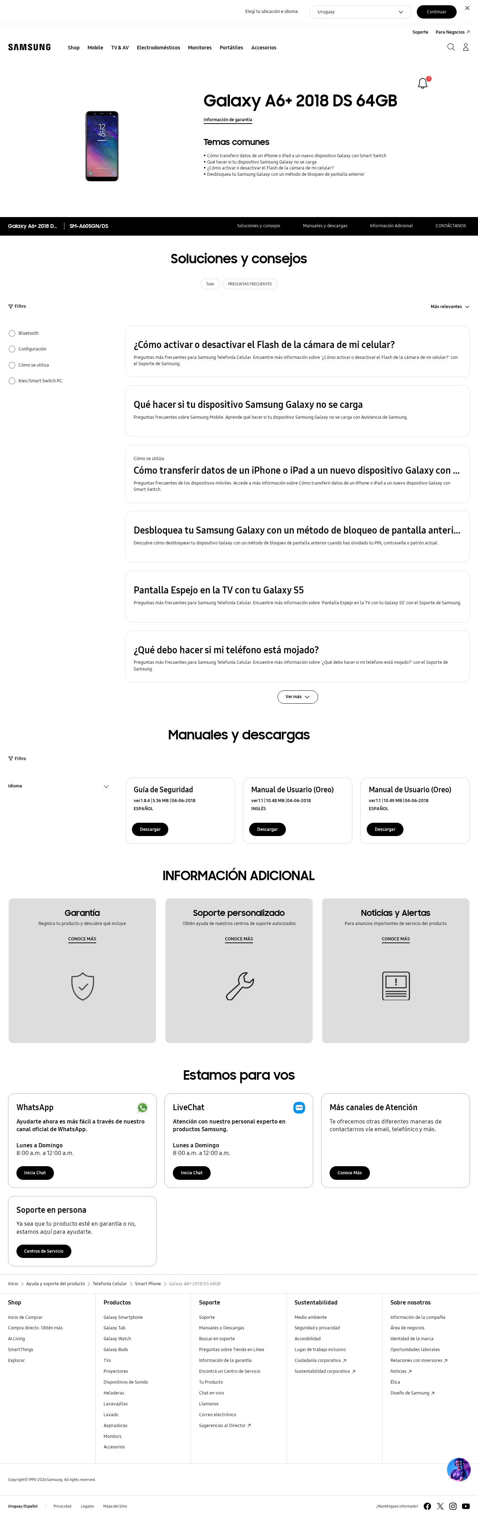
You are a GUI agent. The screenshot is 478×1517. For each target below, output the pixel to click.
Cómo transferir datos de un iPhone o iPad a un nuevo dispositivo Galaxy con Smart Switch (296, 156)
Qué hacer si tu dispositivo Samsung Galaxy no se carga (261, 162)
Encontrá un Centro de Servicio (229, 1371)
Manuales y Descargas (221, 1328)
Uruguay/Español (22, 1506)
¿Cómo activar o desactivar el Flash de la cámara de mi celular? (270, 168)
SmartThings (20, 1349)
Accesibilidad (308, 1339)
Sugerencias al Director (222, 1425)
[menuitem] (74, 48)
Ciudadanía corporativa (318, 1360)
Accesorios (114, 1447)
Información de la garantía (225, 1360)
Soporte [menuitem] (420, 32)
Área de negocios (407, 1328)
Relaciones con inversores (417, 1360)
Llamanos (209, 1404)
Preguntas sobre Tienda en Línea (231, 1349)
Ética (395, 1382)
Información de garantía (228, 120)
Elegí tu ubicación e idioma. (272, 11)
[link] (423, 83)
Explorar (16, 1360)
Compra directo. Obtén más (35, 1328)
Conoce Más (350, 1173)
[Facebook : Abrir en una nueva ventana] (427, 1506)
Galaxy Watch (117, 1339)
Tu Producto (211, 1382)
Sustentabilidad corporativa (323, 1371)
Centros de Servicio (43, 1251)
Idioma (15, 787)
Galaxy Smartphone (123, 1317)
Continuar (437, 12)
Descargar (150, 829)
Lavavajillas (116, 1404)
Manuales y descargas (325, 226)
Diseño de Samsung (410, 1393)
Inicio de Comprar (25, 1317)
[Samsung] (29, 47)
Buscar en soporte (217, 1339)
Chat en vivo (211, 1393)
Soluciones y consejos (258, 226)
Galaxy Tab (114, 1328)
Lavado (111, 1415)
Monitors (112, 1436)
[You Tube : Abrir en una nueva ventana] (466, 1506)
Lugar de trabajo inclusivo (320, 1349)
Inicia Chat (35, 1173)
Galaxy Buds (116, 1349)
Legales (87, 1506)
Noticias (399, 1371)
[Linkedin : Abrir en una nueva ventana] (453, 1506)
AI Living (16, 1339)
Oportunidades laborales (415, 1349)
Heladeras (114, 1393)
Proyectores (116, 1371)
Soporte (207, 1317)
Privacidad (62, 1506)
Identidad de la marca (412, 1339)
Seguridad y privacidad (317, 1328)
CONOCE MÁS (82, 939)
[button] (298, 351)
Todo (210, 283)
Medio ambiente (311, 1317)
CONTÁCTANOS (451, 226)
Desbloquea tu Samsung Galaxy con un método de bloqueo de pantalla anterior (285, 174)
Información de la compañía (418, 1317)
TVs (107, 1360)
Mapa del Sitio (115, 1506)
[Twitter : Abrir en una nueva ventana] (440, 1506)
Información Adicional (391, 226)
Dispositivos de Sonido (126, 1382)
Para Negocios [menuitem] (450, 32)
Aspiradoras (115, 1425)
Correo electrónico (217, 1415)
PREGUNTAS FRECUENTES (250, 283)
